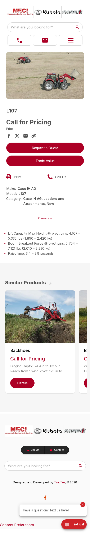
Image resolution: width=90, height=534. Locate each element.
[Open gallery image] (45, 75)
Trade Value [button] (45, 161)
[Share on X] (17, 135)
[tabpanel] (45, 76)
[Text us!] (74, 525)
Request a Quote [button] (45, 148)
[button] (19, 40)
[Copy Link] (33, 135)
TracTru (59, 482)
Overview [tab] (45, 218)
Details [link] (22, 383)
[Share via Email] (25, 135)
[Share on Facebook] (8, 135)
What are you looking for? (32, 27)
